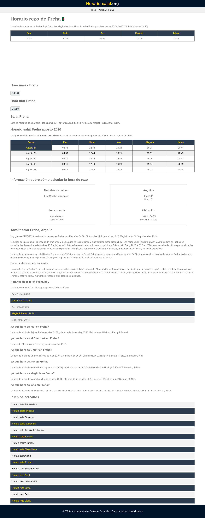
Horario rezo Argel (21, 475)
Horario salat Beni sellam (24, 404)
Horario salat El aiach (22, 462)
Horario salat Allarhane (23, 443)
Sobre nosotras (119, 511)
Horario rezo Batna (21, 488)
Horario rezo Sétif (20, 494)
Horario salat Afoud (21, 456)
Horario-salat (98, 3)
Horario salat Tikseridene (24, 449)
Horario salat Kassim (22, 436)
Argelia (102, 10)
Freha (111, 10)
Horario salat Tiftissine (23, 411)
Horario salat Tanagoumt (24, 424)
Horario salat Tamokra (23, 417)
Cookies (94, 511)
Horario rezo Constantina (24, 481)
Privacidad (105, 511)
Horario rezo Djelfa (21, 501)
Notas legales (136, 511)
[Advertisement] (94, 61)
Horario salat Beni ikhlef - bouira (28, 430)
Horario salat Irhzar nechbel (25, 468)
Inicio (93, 10)
